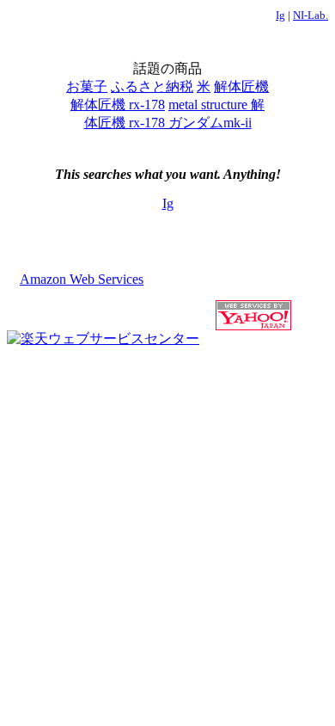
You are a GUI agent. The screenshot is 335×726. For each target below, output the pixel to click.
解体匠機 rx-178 (117, 104)
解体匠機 (241, 86)
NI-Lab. (310, 15)
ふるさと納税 (152, 86)
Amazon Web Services (81, 279)
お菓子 (86, 86)
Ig (280, 15)
